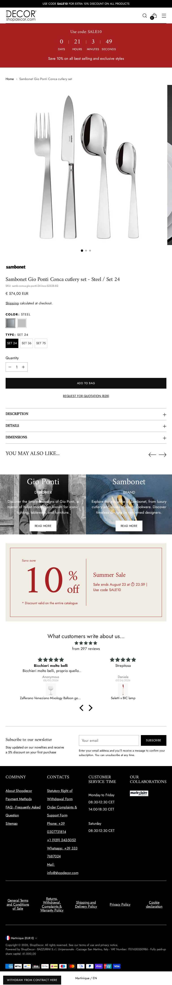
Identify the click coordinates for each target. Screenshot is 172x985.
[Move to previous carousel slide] (152, 455)
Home (10, 78)
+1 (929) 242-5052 (61, 840)
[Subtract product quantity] (10, 367)
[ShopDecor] (21, 15)
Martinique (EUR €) (22, 938)
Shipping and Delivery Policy (86, 904)
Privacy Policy (120, 904)
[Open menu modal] (164, 15)
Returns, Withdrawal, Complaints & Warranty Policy (51, 904)
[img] (86, 643)
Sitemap (11, 823)
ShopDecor (36, 945)
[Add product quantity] (23, 367)
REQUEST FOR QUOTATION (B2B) (86, 396)
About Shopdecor (19, 790)
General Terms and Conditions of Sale (18, 904)
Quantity (12, 358)
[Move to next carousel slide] (162, 454)
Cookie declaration (154, 904)
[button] (82, 250)
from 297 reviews (86, 648)
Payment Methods (19, 799)
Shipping (12, 303)
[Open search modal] (144, 15)
